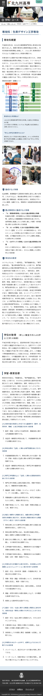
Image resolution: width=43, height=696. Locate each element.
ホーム (3, 24)
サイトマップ (29, 689)
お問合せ (20, 689)
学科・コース (11, 24)
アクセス (12, 689)
